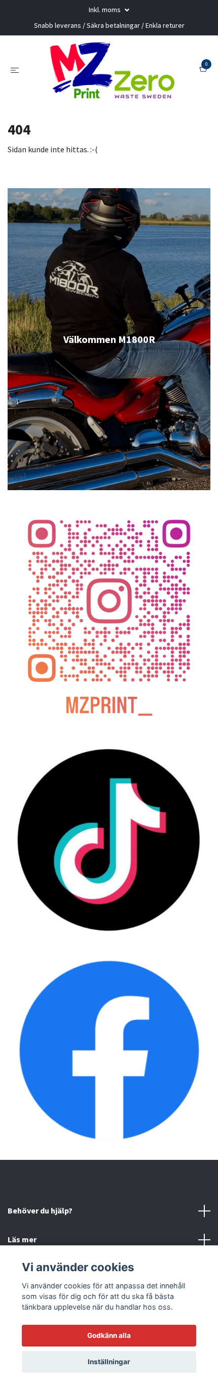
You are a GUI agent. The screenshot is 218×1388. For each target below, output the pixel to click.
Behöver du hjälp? (40, 1229)
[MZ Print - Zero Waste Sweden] (111, 78)
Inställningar (109, 1362)
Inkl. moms (105, 9)
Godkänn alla (109, 1335)
